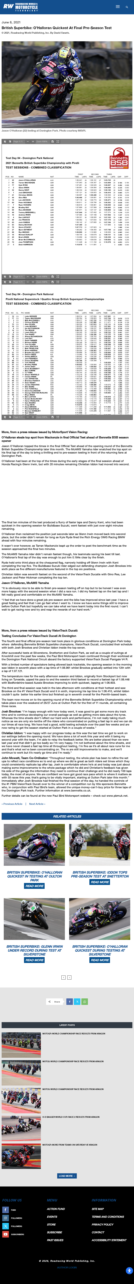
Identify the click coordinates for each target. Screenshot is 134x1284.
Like (40, 1210)
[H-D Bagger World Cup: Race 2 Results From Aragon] (21, 1128)
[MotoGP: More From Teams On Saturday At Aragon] (21, 1156)
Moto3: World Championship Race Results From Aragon (73, 1089)
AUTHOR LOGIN (67, 1267)
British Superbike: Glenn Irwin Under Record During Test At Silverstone (34, 950)
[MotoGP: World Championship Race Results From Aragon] (21, 1045)
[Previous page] (4, 142)
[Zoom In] (33, 142)
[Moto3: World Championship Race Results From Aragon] (21, 1100)
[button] (117, 6)
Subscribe (37, 1234)
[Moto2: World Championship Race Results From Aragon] (21, 1073)
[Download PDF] (52, 142)
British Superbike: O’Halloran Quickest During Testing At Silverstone (99, 950)
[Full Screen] (57, 142)
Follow (38, 1218)
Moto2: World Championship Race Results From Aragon (73, 1061)
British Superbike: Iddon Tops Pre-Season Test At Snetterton (99, 874)
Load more (66, 1175)
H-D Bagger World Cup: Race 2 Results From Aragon (71, 1117)
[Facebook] (69, 1001)
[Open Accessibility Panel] (129, 1270)
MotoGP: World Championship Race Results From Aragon (73, 1033)
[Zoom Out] (27, 142)
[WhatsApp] (84, 1001)
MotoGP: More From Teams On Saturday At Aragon (69, 1145)
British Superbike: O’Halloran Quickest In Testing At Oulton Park (34, 876)
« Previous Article (12, 803)
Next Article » (37, 803)
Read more (34, 886)
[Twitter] (77, 1001)
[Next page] (10, 142)
